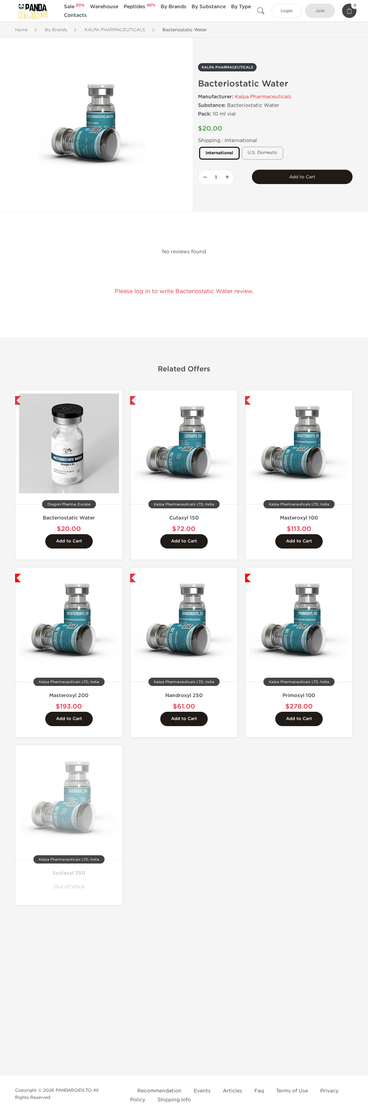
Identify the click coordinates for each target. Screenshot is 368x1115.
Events (202, 1091)
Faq (259, 1091)
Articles (232, 1091)
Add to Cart (302, 176)
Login (287, 11)
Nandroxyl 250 (184, 695)
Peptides (139, 7)
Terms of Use (292, 1091)
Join (320, 11)
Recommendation (159, 1091)
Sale (74, 7)
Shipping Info (174, 1100)
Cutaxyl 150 (184, 518)
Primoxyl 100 (298, 695)
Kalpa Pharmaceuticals (263, 97)
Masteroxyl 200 (68, 695)
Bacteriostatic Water (69, 518)
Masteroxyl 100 (299, 518)
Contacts (75, 15)
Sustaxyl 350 (68, 873)
